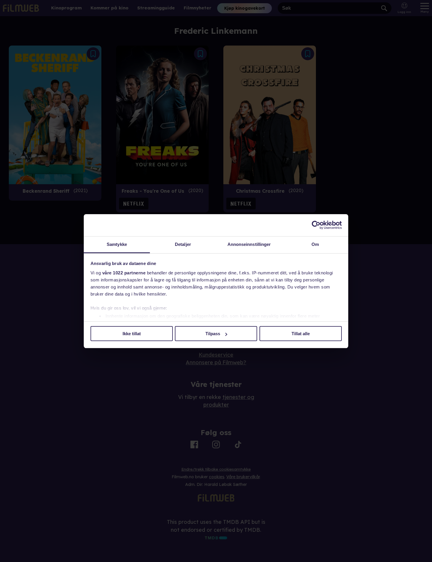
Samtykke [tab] (117, 244)
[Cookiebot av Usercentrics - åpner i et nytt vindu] (316, 225)
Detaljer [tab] (183, 244)
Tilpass (212, 333)
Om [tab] (315, 244)
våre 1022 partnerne (124, 272)
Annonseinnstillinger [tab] (249, 244)
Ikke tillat (132, 333)
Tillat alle (301, 333)
